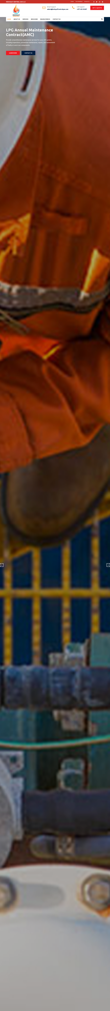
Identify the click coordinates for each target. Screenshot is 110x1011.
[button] (102, 19)
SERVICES (25, 19)
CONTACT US (56, 19)
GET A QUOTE (97, 8)
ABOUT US (17, 19)
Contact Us (86, 1)
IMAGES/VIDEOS (45, 19)
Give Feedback (79, 1)
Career (72, 1)
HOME (9, 19)
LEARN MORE (13, 45)
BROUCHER (34, 19)
